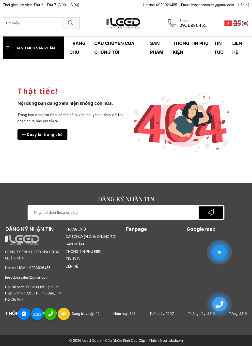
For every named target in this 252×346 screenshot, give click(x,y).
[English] (237, 23)
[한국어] (245, 23)
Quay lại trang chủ (44, 134)
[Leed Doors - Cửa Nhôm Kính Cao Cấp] (123, 22)
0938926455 (166, 5)
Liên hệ (244, 5)
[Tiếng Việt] (228, 23)
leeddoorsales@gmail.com (212, 5)
